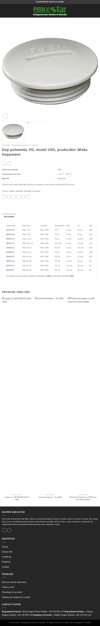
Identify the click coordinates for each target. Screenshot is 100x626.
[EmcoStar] (50, 11)
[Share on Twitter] (14, 197)
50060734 (10, 257)
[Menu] (3, 11)
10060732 (10, 248)
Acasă (5, 547)
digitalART (80, 622)
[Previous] (7, 71)
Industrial (6, 145)
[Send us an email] (4, 530)
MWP (88, 622)
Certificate (6, 557)
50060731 (10, 243)
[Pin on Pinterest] (23, 197)
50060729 (10, 234)
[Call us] (9, 530)
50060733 (10, 252)
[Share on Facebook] (9, 197)
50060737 (10, 270)
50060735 (10, 261)
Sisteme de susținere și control (16, 597)
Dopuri (35, 145)
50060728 (10, 230)
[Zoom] (5, 115)
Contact (5, 567)
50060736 (10, 266)
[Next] (92, 71)
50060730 (10, 239)
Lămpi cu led (8, 587)
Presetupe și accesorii (21, 145)
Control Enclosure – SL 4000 (50, 497)
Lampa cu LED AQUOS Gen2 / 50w (17, 498)
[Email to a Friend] (18, 197)
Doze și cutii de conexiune (14, 582)
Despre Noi (7, 552)
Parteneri (6, 562)
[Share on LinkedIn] (28, 197)
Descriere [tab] (9, 217)
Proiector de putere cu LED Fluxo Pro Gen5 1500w (83, 498)
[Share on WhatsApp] (4, 197)
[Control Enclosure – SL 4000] (50, 394)
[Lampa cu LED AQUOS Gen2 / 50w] (17, 394)
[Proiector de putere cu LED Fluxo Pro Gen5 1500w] (83, 394)
